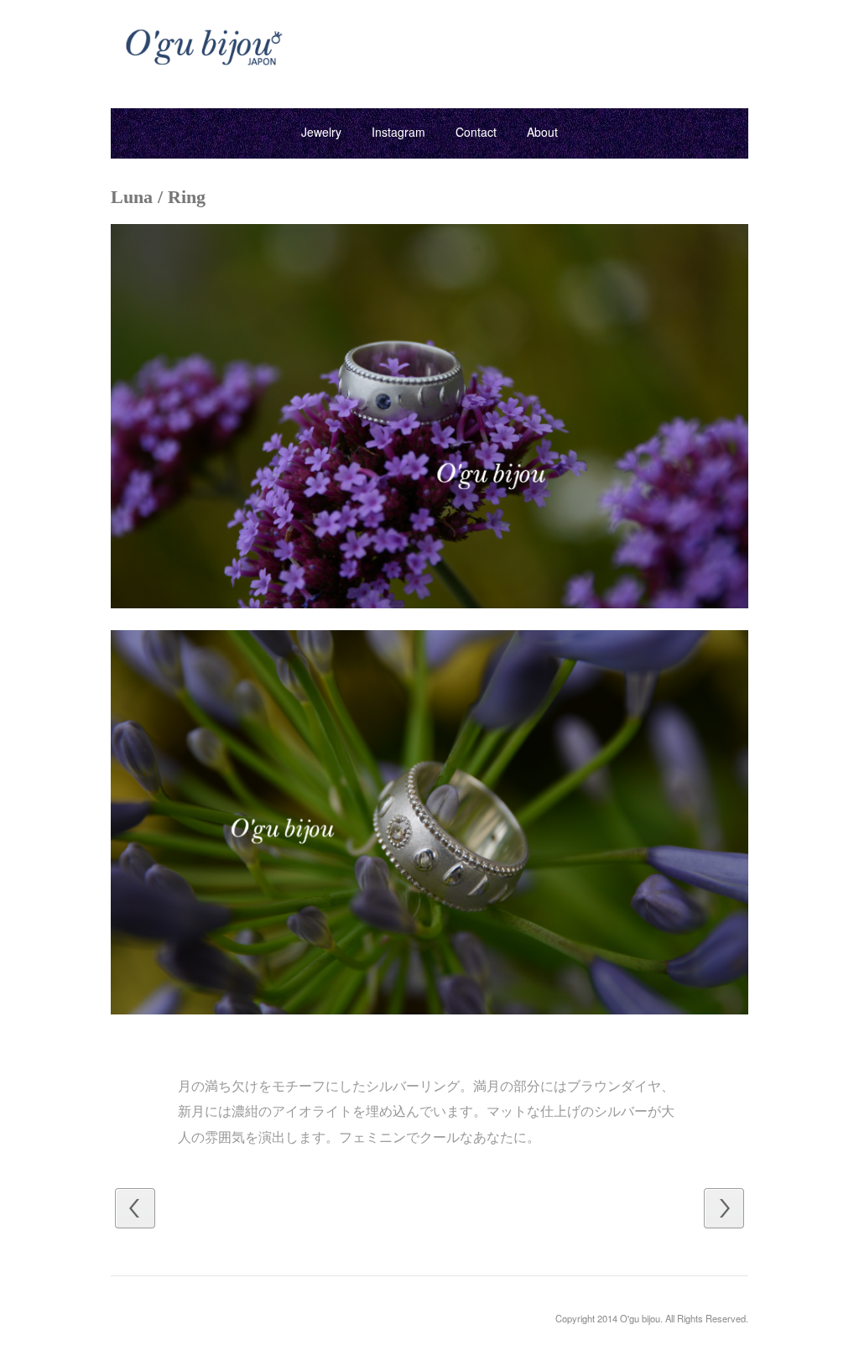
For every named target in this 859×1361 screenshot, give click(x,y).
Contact (476, 131)
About (542, 131)
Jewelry (321, 131)
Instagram (398, 131)
